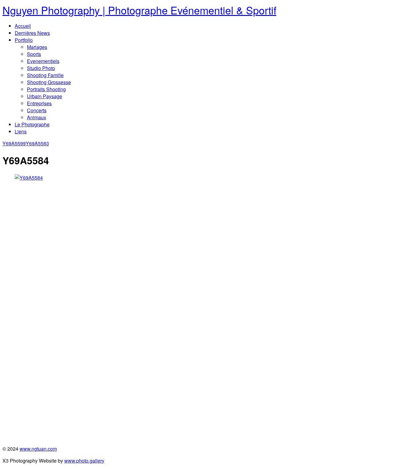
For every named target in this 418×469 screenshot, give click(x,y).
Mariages (37, 46)
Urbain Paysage (44, 96)
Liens (21, 131)
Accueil (23, 25)
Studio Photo (41, 68)
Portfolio (24, 39)
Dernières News (32, 32)
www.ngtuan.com (38, 448)
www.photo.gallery (84, 460)
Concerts (37, 110)
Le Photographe (32, 124)
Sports (34, 54)
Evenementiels (43, 61)
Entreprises (39, 103)
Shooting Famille (45, 75)
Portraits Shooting (46, 89)
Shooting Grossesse (49, 82)
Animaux (36, 117)
